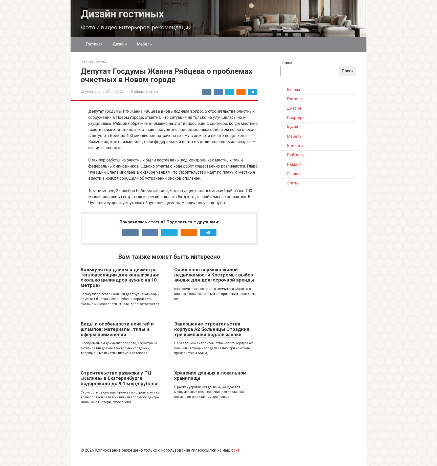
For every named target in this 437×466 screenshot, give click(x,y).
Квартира (295, 117)
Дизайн (120, 44)
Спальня (294, 173)
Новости (295, 145)
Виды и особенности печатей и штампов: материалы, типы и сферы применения (117, 329)
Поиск (286, 62)
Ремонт (294, 164)
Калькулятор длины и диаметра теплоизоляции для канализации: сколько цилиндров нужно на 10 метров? (120, 277)
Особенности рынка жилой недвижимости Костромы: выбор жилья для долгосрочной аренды (214, 275)
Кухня (292, 127)
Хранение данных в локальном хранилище (210, 375)
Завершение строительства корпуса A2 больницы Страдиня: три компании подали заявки (212, 329)
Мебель (144, 44)
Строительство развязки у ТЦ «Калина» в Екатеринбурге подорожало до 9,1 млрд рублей (119, 378)
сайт (235, 450)
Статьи (152, 91)
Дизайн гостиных (122, 14)
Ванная (293, 89)
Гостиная (94, 44)
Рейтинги (295, 155)
